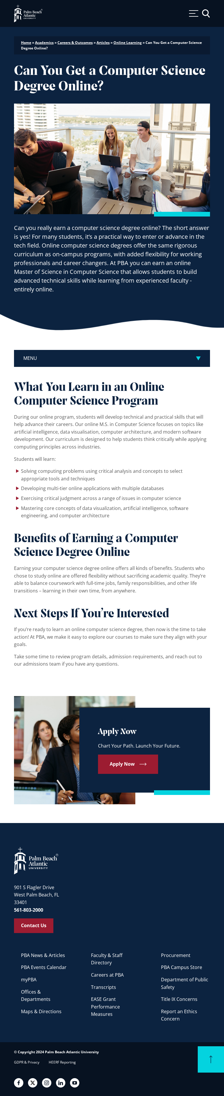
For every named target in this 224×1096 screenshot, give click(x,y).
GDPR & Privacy (26, 1062)
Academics (44, 42)
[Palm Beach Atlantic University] (36, 860)
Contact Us (33, 925)
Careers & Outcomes (75, 42)
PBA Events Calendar (43, 967)
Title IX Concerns (179, 999)
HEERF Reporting (62, 1062)
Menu (30, 358)
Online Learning (127, 42)
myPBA (28, 979)
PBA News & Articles (43, 955)
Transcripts (103, 987)
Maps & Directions (41, 1011)
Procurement (175, 955)
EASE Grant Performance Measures (105, 1006)
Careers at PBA (107, 975)
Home (26, 42)
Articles (103, 42)
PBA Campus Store (181, 967)
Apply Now (122, 764)
